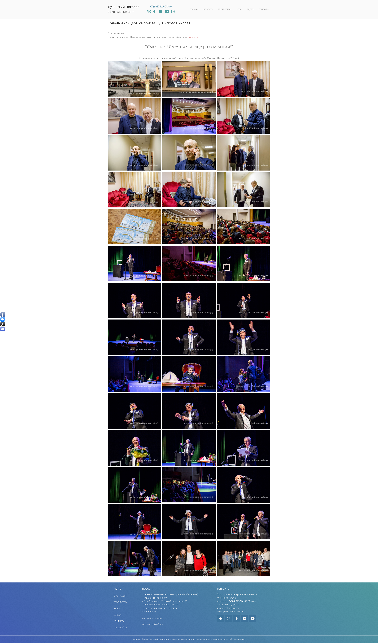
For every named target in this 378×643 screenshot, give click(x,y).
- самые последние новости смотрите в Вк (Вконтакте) (170, 594)
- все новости (149, 611)
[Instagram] (173, 11)
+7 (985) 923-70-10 (161, 6)
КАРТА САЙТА (120, 627)
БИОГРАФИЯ (120, 595)
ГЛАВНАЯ (194, 9)
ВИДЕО (250, 9)
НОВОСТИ (208, 9)
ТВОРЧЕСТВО (224, 9)
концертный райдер (152, 624)
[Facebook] (155, 11)
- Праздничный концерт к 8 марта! (159, 608)
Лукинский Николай (123, 7)
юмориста (193, 37)
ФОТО (239, 9)
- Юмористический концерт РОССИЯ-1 (161, 604)
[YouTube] (167, 11)
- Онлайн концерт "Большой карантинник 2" (164, 601)
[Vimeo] (161, 11)
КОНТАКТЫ (264, 9)
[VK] (149, 11)
